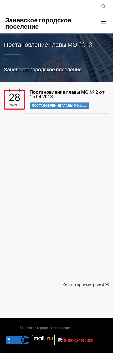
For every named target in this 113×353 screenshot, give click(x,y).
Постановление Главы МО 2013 (59, 105)
